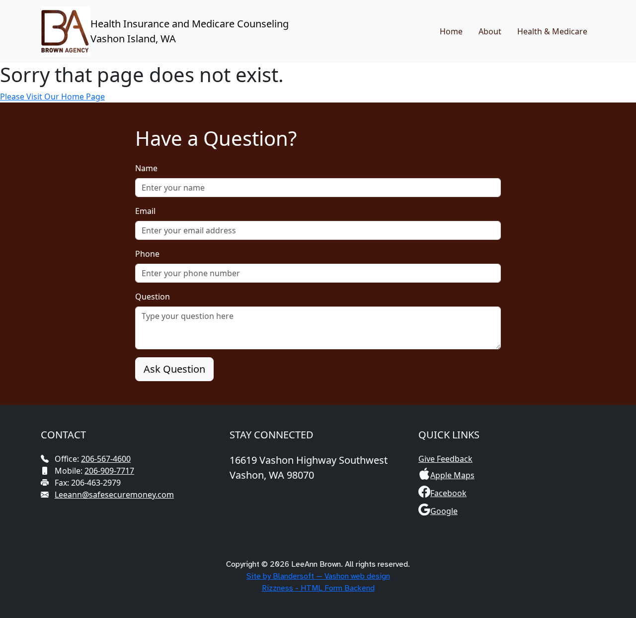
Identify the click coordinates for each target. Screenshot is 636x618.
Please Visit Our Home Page (52, 96)
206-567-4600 (106, 458)
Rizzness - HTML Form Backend (318, 588)
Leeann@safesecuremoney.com (114, 494)
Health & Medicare (552, 31)
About (489, 31)
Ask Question (174, 369)
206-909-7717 (109, 470)
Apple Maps (452, 475)
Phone (147, 253)
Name (146, 168)
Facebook (448, 493)
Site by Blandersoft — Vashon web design (318, 576)
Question (152, 296)
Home (451, 31)
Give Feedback (445, 458)
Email (145, 211)
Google (444, 511)
